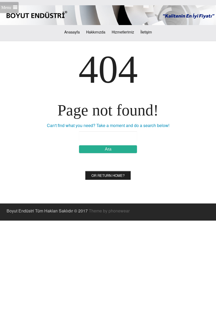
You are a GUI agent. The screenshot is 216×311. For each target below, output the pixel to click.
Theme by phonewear (109, 211)
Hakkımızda (95, 32)
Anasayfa (72, 32)
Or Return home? (108, 175)
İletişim (146, 32)
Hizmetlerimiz (123, 32)
